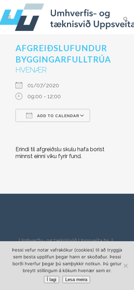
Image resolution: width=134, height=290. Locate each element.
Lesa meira (76, 279)
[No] (125, 265)
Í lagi (51, 279)
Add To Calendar (57, 116)
